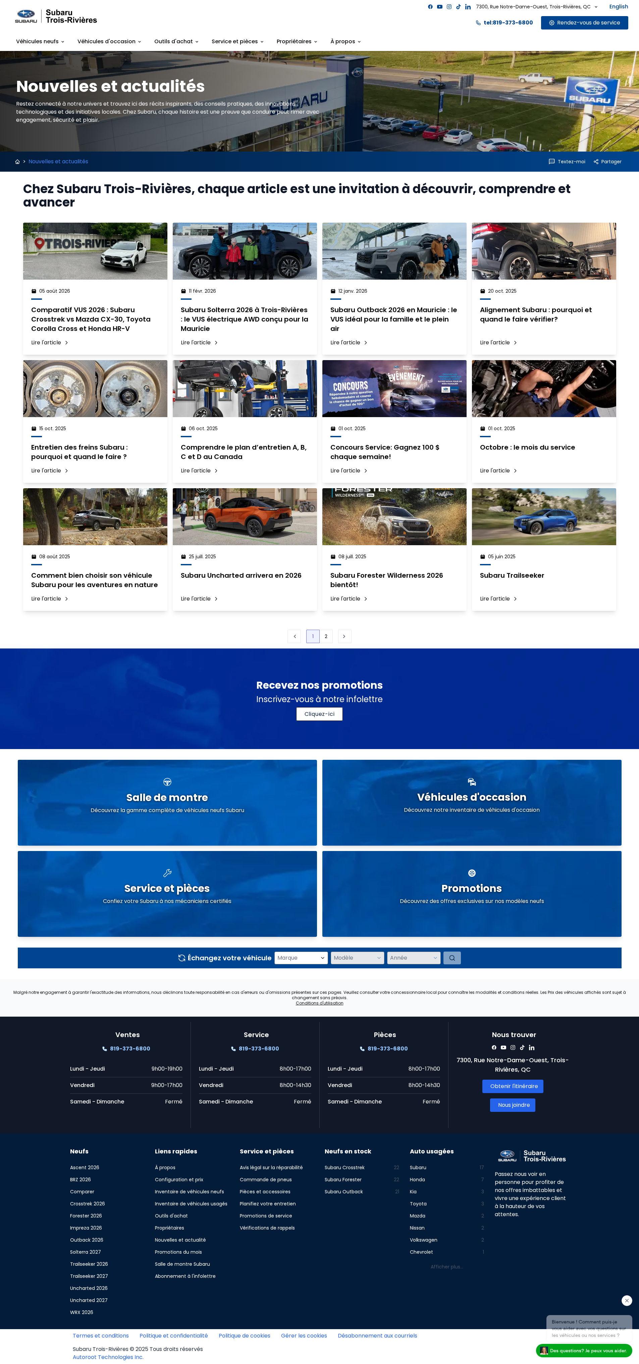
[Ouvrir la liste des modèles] (379, 958)
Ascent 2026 (84, 1167)
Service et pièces (235, 41)
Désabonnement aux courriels (377, 1336)
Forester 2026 (86, 1215)
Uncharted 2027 (89, 1300)
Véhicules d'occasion (106, 41)
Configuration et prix (179, 1179)
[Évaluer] (452, 958)
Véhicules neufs (37, 41)
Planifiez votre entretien (268, 1203)
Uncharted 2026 (89, 1288)
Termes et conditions (101, 1336)
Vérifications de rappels (267, 1228)
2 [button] (326, 636)
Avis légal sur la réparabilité (271, 1167)
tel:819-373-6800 (508, 22)
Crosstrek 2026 (87, 1203)
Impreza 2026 (86, 1228)
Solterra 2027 (85, 1252)
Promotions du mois (178, 1252)
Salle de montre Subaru (182, 1264)
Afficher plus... (447, 1266)
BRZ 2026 (80, 1179)
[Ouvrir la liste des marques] (322, 958)
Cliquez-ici (320, 714)
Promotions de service (266, 1215)
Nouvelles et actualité (180, 1240)
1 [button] (313, 636)
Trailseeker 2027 (89, 1276)
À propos (342, 41)
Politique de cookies (244, 1336)
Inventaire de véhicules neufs (189, 1191)
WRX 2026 (81, 1312)
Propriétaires (294, 41)
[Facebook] (430, 6)
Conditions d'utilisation (319, 1003)
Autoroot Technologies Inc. (108, 1357)
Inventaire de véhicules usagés (191, 1203)
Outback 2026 (86, 1240)
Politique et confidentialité (174, 1336)
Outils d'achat (173, 41)
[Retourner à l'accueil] (17, 161)
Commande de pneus (266, 1179)
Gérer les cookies (304, 1336)
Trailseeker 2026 (89, 1264)
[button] (345, 636)
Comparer (82, 1191)
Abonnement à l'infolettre (185, 1276)
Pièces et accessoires (265, 1191)
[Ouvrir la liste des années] (435, 958)
